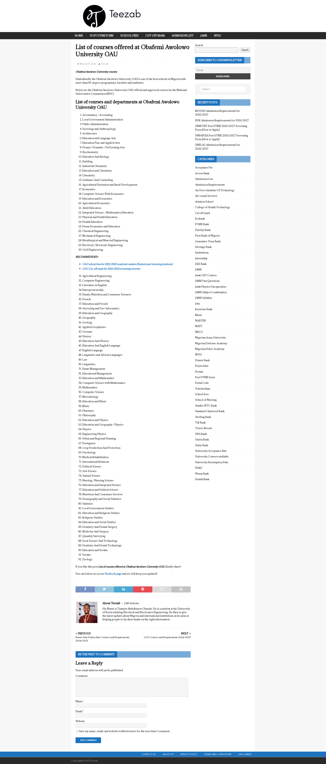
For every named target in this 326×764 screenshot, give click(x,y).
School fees (129, 35)
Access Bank (202, 173)
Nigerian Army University (210, 337)
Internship (201, 258)
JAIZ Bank (201, 264)
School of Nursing (206, 399)
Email (79, 711)
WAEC (199, 467)
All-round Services (206, 195)
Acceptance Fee (204, 167)
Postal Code (202, 382)
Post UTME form (101, 35)
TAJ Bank (200, 422)
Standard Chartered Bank (210, 411)
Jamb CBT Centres (206, 275)
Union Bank (202, 439)
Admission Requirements (210, 184)
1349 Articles (131, 603)
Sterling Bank (203, 417)
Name (79, 701)
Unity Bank (201, 445)
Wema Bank (202, 473)
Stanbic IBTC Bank (206, 405)
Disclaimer (244, 754)
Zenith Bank (202, 479)
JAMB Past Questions (207, 280)
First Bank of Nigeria (207, 235)
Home (79, 35)
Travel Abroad (203, 428)
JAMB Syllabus (203, 297)
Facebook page (113, 573)
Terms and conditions (217, 754)
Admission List (183, 35)
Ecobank (200, 218)
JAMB (204, 35)
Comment (81, 675)
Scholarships (202, 388)
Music (198, 315)
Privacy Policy (188, 754)
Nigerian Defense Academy (211, 343)
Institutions (202, 252)
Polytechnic (202, 365)
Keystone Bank (203, 309)
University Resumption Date (211, 462)
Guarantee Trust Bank (208, 241)
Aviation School (204, 201)
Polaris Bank (202, 360)
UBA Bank (201, 434)
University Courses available (212, 456)
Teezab (104, 63)
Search (199, 45)
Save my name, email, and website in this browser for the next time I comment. (124, 731)
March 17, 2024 (88, 63)
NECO (199, 332)
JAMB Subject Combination (211, 292)
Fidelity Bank (203, 230)
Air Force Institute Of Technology (214, 190)
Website (80, 721)
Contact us (149, 754)
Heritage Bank (203, 247)
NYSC (217, 35)
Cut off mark (155, 35)
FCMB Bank (202, 224)
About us (168, 754)
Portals (199, 371)
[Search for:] (223, 89)
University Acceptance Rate (211, 450)
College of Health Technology (212, 207)
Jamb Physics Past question (210, 286)
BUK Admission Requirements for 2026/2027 (222, 120)
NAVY (198, 326)
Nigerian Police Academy (209, 349)
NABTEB (200, 320)
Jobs (197, 303)
